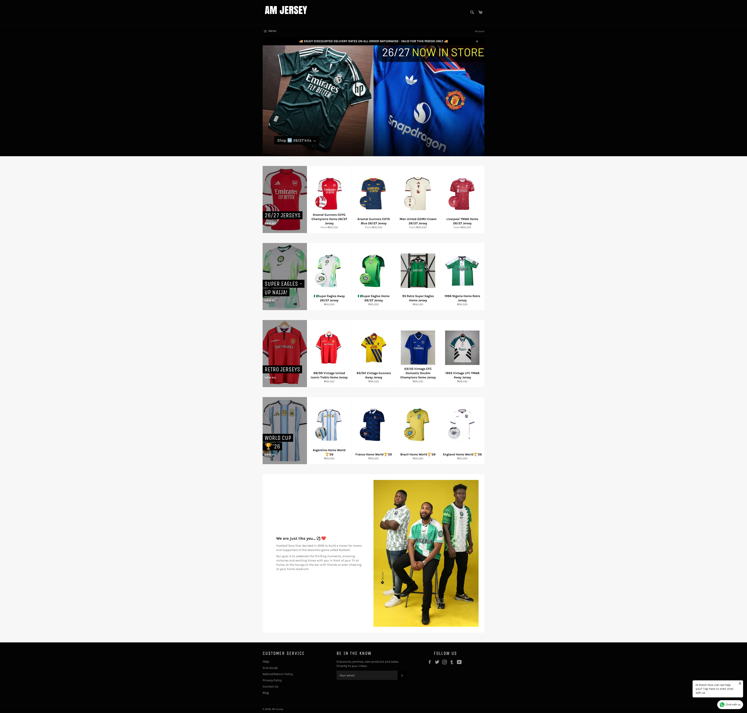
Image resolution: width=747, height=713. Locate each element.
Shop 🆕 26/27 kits (296, 140)
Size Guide (270, 668)
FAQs (266, 661)
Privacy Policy (272, 680)
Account (479, 31)
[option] (373, 100)
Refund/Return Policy (278, 674)
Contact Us (270, 686)
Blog (266, 693)
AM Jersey (277, 709)
